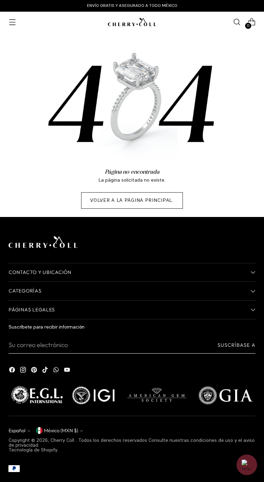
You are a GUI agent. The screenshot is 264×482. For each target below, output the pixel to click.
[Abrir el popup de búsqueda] (237, 22)
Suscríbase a (236, 345)
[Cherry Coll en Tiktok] (46, 371)
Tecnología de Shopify (33, 450)
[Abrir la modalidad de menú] (12, 22)
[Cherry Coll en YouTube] (68, 371)
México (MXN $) (61, 430)
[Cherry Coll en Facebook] (13, 371)
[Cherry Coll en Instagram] (24, 371)
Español (17, 430)
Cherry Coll (63, 440)
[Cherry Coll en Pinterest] (35, 371)
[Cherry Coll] (132, 22)
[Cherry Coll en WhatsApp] (57, 371)
